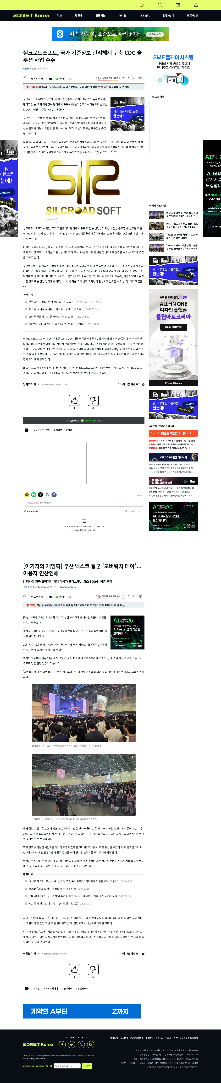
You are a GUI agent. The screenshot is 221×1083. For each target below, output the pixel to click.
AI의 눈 (123, 15)
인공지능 (100, 15)
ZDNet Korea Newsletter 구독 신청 (37, 1065)
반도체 (79, 15)
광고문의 (124, 1037)
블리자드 (68, 988)
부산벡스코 (83, 988)
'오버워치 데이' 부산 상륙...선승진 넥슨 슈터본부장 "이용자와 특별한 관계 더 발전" (74, 881)
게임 (25, 586)
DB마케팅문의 (136, 1037)
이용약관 (177, 1037)
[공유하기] (123, 78)
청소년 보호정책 (191, 1037)
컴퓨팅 (26, 68)
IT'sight (145, 15)
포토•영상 (192, 15)
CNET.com (28, 1058)
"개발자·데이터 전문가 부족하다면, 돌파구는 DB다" (57, 324)
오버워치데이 (51, 988)
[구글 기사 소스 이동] (108, 78)
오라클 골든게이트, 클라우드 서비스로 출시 (52, 316)
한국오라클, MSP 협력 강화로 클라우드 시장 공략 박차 (58, 302)
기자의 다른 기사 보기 (129, 384)
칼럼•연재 (168, 15)
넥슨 (37, 988)
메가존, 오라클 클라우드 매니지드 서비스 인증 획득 (56, 309)
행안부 (59, 430)
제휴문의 (149, 1037)
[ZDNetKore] (35, 8)
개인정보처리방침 (163, 1037)
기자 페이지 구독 (64, 78)
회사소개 (114, 1037)
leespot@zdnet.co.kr (53, 953)
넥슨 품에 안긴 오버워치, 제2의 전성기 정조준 (53, 903)
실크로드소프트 (42, 430)
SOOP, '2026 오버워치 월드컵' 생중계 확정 (52, 888)
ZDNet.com (39, 1058)
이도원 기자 (37, 596)
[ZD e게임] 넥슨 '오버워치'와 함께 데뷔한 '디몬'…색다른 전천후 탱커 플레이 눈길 (73, 896)
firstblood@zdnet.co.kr (54, 384)
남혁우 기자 (37, 78)
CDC (70, 430)
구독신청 (87, 1065)
